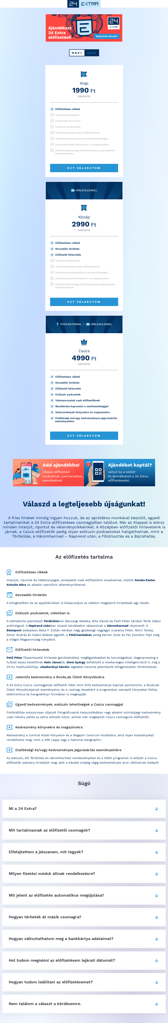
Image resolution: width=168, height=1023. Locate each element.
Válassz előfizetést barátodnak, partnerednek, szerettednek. (62, 476)
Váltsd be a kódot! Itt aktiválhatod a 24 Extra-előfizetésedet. (128, 476)
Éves (92, 53)
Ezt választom (84, 168)
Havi (77, 53)
